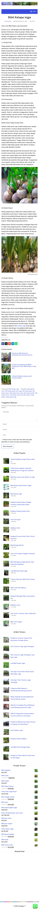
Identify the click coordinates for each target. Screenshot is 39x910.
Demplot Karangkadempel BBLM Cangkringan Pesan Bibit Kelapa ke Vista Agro (24, 366)
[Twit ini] (6, 343)
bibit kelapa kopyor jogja (16, 393)
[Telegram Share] (12, 343)
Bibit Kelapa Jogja (20, 326)
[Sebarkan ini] (2, 343)
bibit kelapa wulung (15, 395)
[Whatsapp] (16, 343)
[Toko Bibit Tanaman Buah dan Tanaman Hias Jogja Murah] (19, 3)
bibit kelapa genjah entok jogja (13, 391)
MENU (34, 11)
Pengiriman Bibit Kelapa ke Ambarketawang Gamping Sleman (22, 354)
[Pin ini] (9, 343)
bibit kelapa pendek (29, 393)
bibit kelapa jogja (27, 391)
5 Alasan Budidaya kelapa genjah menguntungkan (22, 377)
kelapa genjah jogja (11, 397)
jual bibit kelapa (25, 395)
